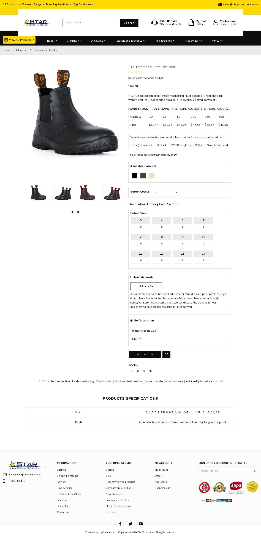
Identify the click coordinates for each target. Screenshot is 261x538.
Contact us (63, 512)
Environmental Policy (117, 500)
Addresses (161, 482)
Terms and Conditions (69, 494)
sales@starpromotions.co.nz (25, 474)
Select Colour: (140, 192)
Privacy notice (64, 488)
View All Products (20, 40)
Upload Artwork (141, 277)
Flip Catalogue (82, 4)
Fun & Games (164, 41)
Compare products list (118, 488)
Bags (50, 41)
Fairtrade (111, 512)
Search (129, 23)
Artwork (61, 482)
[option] (38, 194)
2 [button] (78, 212)
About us (62, 500)
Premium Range (32, 4)
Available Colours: (143, 166)
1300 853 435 (17, 481)
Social (133, 365)
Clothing (72, 41)
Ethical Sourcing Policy (118, 506)
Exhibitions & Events (129, 41)
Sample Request (217, 145)
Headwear (191, 41)
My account (161, 470)
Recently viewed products (120, 482)
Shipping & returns (67, 476)
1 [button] (72, 212)
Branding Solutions (57, 4)
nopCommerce (106, 532)
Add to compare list (166, 354)
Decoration (63, 506)
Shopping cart (162, 488)
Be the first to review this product (145, 78)
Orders (159, 476)
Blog (108, 476)
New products (114, 494)
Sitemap (61, 470)
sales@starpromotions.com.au (149, 303)
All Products (10, 4)
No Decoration (144, 321)
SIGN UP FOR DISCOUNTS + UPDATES (223, 463)
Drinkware (97, 41)
